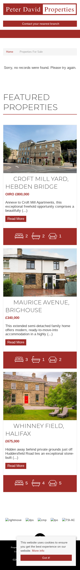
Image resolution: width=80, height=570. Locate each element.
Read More (15, 219)
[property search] (78, 32)
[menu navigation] (2, 32)
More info (38, 550)
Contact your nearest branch (40, 23)
